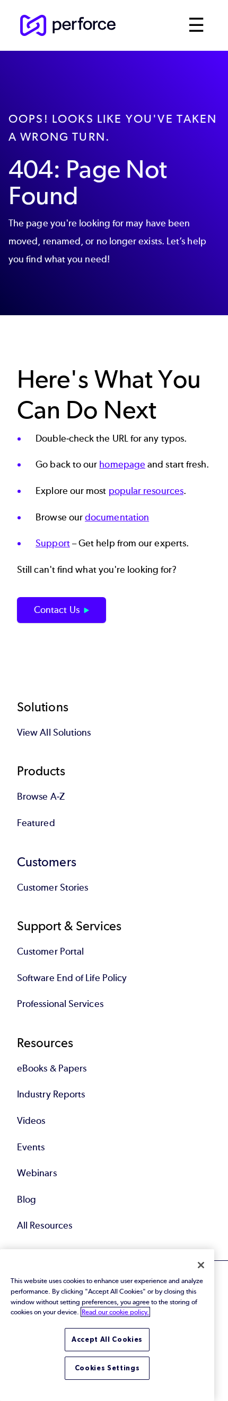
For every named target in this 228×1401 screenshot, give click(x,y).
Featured (36, 823)
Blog (26, 1199)
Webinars (37, 1173)
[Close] (201, 1265)
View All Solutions (54, 732)
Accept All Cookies (107, 1339)
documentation (117, 517)
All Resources (44, 1225)
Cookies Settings (107, 1368)
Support (53, 543)
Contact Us (57, 610)
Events (31, 1147)
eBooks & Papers (51, 1068)
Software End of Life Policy (72, 978)
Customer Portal (50, 951)
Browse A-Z (41, 796)
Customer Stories (52, 887)
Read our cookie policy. (115, 1312)
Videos (31, 1121)
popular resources (146, 491)
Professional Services (60, 1004)
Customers (46, 861)
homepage (122, 464)
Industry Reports (51, 1094)
